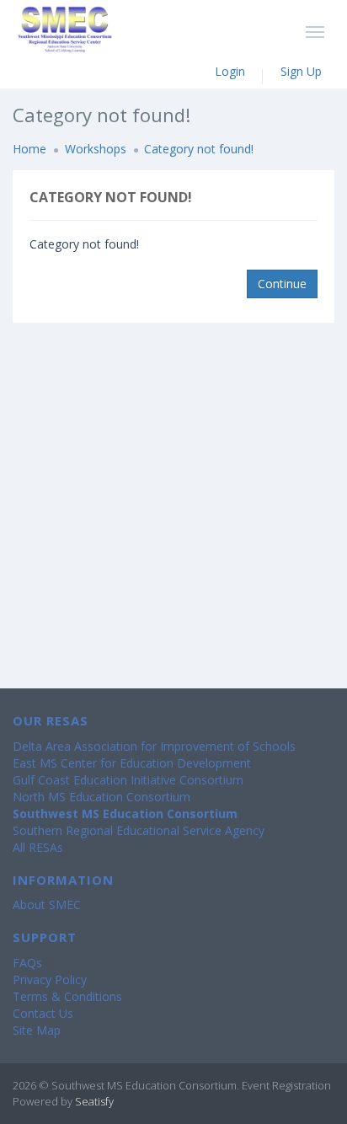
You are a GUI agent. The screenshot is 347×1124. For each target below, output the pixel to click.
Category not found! (199, 149)
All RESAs (38, 847)
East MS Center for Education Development (132, 763)
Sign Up (301, 71)
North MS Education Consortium (101, 797)
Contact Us (43, 1013)
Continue (282, 284)
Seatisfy (94, 1101)
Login (230, 71)
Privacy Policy (50, 979)
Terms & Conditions (67, 996)
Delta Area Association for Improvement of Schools (154, 746)
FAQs (27, 963)
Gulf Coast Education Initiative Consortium (128, 780)
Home (29, 149)
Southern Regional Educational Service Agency (138, 830)
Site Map (37, 1030)
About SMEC (47, 905)
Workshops (95, 149)
